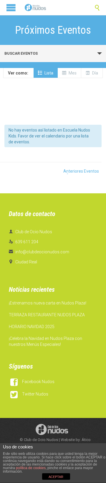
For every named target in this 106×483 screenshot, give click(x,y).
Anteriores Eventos (72, 171)
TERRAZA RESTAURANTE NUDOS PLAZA (47, 314)
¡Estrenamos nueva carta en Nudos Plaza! (47, 303)
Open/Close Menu (11, 7)
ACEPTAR (56, 477)
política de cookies (31, 468)
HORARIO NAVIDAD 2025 (31, 326)
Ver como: (18, 73)
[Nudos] (35, 7)
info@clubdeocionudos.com (39, 251)
